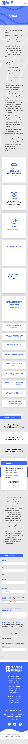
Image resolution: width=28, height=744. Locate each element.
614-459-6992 (15, 682)
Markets (21, 714)
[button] (9, 485)
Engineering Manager (14, 450)
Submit (4, 657)
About (6, 714)
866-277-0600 (17, 710)
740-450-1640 (15, 702)
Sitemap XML (11, 736)
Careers (18, 717)
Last (3, 574)
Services (13, 714)
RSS (16, 736)
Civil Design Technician (14, 426)
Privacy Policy (20, 736)
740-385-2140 (15, 692)
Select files (14, 633)
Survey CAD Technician (14, 438)
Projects (10, 717)
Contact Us (14, 719)
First (3, 567)
